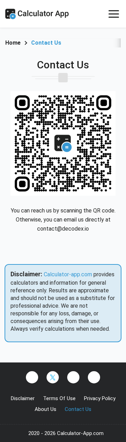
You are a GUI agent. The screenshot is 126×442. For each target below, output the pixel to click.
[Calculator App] (43, 14)
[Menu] (114, 14)
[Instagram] (73, 377)
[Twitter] (53, 377)
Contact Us (78, 409)
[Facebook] (32, 377)
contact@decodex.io (63, 228)
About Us (45, 409)
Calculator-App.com (80, 433)
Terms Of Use (59, 398)
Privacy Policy (99, 398)
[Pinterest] (94, 377)
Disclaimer (23, 398)
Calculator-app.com (68, 274)
